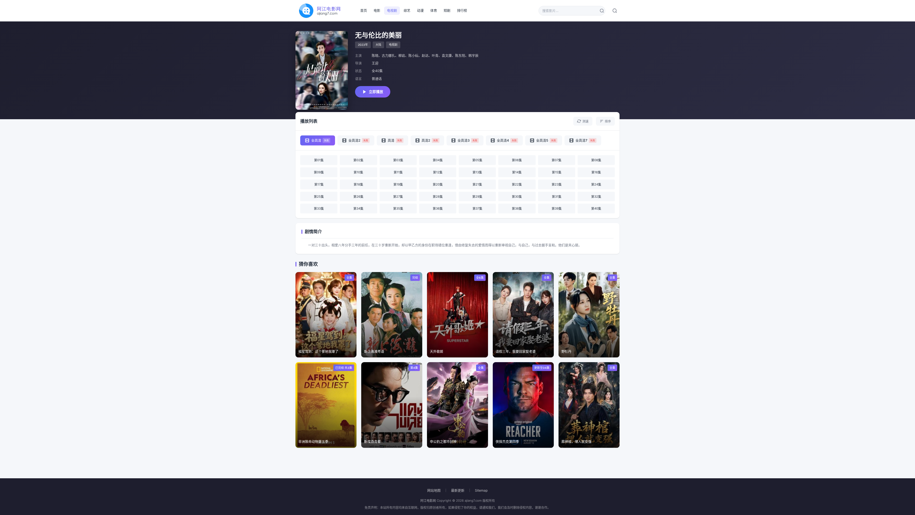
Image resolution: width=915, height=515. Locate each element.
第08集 (596, 160)
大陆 (378, 44)
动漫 (420, 10)
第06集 (517, 160)
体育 (433, 10)
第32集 (596, 196)
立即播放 (376, 91)
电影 (377, 10)
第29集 (477, 196)
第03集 (398, 160)
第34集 (358, 208)
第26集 (358, 196)
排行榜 (462, 10)
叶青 (435, 55)
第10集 (358, 172)
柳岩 (401, 55)
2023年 (363, 44)
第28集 (438, 196)
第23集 (557, 184)
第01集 (319, 160)
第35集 (398, 208)
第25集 (319, 196)
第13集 (477, 172)
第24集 (596, 184)
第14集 (517, 172)
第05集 (477, 160)
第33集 (319, 208)
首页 (363, 10)
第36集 (438, 208)
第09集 (319, 172)
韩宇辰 (473, 55)
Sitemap (481, 490)
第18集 (358, 184)
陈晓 (375, 55)
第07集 (556, 160)
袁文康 (447, 55)
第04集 (438, 160)
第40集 (596, 208)
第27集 (398, 196)
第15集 (556, 172)
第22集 (517, 184)
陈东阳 (460, 55)
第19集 (398, 184)
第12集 (437, 172)
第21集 (477, 184)
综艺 (407, 10)
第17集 (319, 184)
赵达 (425, 55)
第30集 (517, 196)
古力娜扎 (388, 55)
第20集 (438, 184)
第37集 (477, 208)
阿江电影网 (428, 500)
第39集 (557, 208)
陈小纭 (413, 55)
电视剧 (392, 10)
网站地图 (434, 490)
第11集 (398, 172)
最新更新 (457, 490)
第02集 (358, 160)
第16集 (596, 172)
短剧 (447, 10)
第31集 (556, 196)
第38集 (517, 208)
